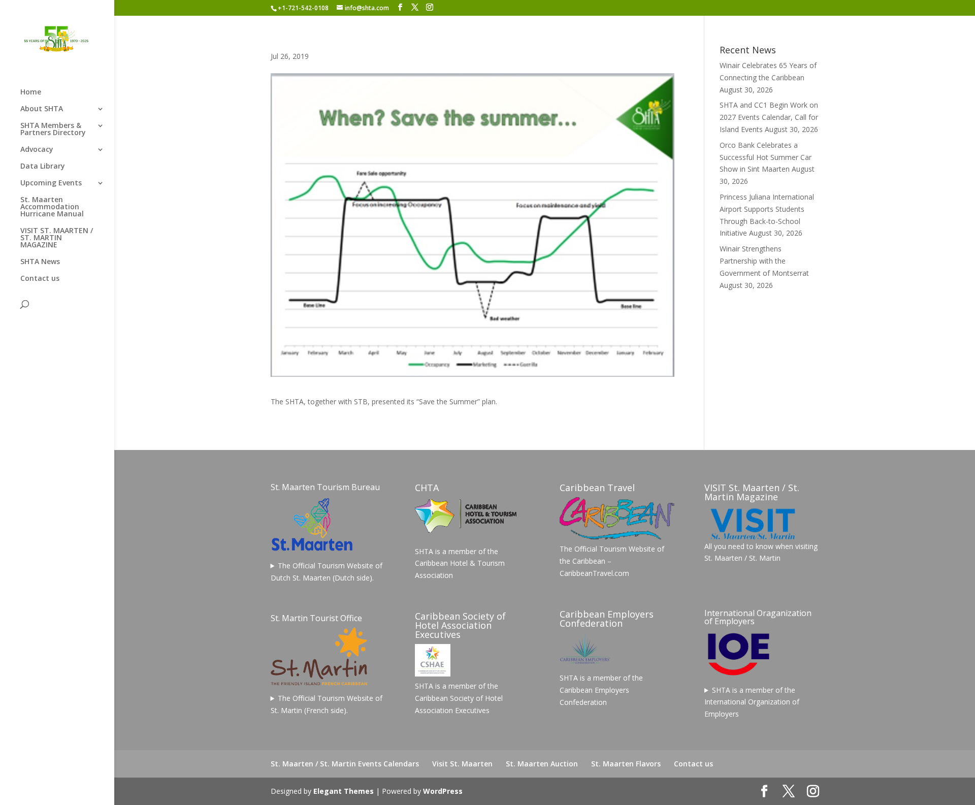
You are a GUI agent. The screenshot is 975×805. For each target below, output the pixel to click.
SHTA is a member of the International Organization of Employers (751, 702)
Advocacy (36, 150)
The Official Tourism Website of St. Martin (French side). (327, 704)
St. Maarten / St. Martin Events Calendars (345, 763)
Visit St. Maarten (462, 763)
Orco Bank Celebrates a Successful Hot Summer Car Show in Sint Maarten (765, 157)
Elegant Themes (343, 791)
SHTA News (40, 262)
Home (30, 92)
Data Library (42, 167)
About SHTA (41, 109)
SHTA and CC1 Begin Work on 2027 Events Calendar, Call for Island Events (769, 117)
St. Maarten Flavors (626, 763)
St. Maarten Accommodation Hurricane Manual (52, 207)
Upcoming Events (51, 183)
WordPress (443, 791)
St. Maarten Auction (542, 763)
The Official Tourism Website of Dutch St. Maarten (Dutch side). (327, 572)
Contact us (39, 279)
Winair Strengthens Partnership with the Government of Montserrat (764, 261)
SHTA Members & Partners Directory (53, 129)
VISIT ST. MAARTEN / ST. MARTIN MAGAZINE (56, 238)
